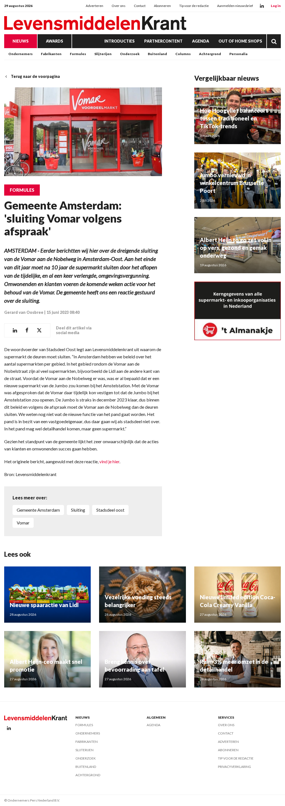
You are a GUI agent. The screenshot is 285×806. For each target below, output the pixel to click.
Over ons (119, 6)
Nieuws (21, 41)
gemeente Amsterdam (38, 509)
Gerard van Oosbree (23, 312)
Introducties (119, 41)
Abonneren (162, 6)
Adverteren (94, 6)
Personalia (238, 54)
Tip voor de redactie (194, 6)
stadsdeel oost (110, 509)
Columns (183, 54)
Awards (54, 41)
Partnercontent (163, 41)
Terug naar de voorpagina (35, 76)
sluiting (78, 509)
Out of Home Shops (240, 41)
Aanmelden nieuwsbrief (235, 6)
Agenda (200, 41)
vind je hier (109, 461)
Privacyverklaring (234, 767)
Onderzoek (129, 54)
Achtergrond (210, 54)
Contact (140, 6)
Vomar (23, 522)
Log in (276, 6)
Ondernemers (20, 54)
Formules (78, 54)
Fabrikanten (51, 54)
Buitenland (157, 54)
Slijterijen (103, 54)
